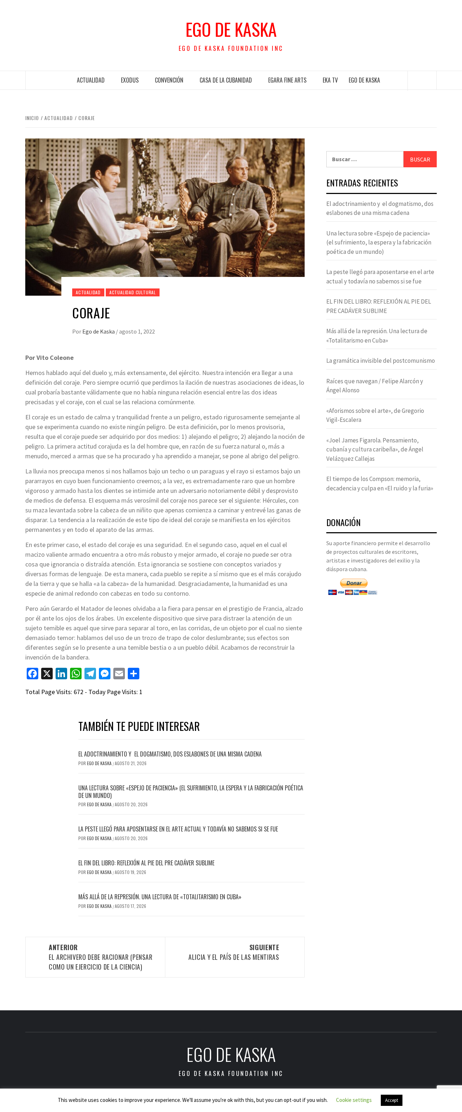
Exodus (130, 80)
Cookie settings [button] (354, 1099)
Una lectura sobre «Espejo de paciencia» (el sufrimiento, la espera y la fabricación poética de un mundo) (190, 792)
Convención (169, 80)
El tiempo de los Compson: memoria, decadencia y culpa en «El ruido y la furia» (379, 483)
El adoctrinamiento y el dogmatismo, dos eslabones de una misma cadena (170, 754)
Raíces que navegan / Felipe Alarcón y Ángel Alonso (374, 385)
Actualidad (91, 80)
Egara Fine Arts (287, 80)
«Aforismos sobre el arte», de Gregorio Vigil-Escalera (375, 415)
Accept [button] (391, 1100)
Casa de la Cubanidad (226, 80)
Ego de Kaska (231, 29)
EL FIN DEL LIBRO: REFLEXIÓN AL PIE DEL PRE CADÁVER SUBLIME (146, 863)
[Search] (422, 80)
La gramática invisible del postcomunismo (380, 361)
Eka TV (330, 80)
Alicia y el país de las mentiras (233, 952)
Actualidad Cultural (132, 292)
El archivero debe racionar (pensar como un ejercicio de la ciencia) (101, 957)
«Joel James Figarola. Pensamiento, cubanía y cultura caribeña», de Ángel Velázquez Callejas (374, 449)
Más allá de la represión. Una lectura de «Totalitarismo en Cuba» (159, 896)
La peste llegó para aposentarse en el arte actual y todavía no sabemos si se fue (178, 829)
